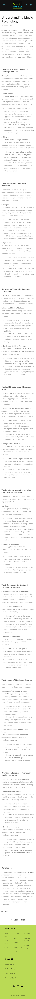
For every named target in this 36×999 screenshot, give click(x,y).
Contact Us (18, 947)
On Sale (16, 943)
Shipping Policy (10, 973)
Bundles (7, 948)
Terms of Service (27, 939)
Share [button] (6, 911)
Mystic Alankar (20, 995)
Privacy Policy (10, 964)
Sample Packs (6, 935)
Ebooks (16, 934)
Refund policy (26, 946)
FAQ (15, 952)
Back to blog (19, 920)
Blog (15, 938)
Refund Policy (10, 969)
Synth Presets (6, 942)
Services (27, 934)
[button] (4, 5)
